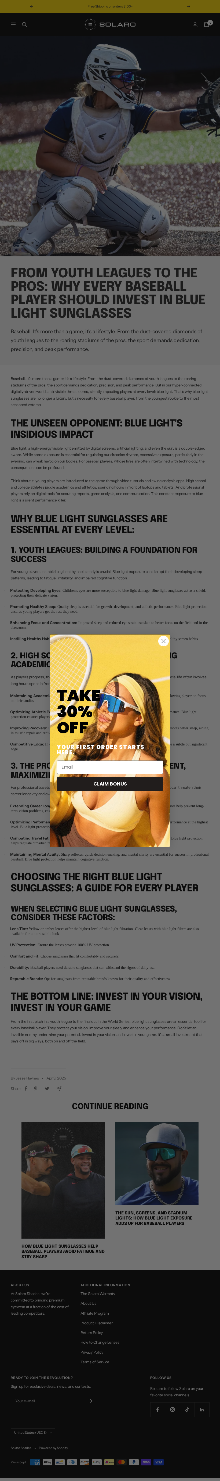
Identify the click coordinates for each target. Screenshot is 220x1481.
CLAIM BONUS (110, 783)
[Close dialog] (163, 641)
